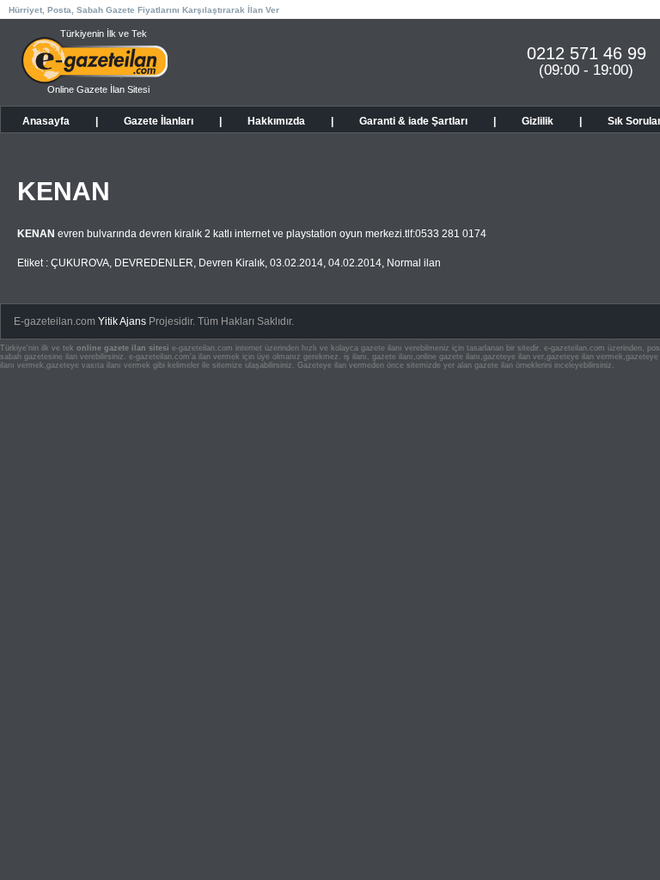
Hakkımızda (276, 121)
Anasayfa (46, 121)
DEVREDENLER (153, 263)
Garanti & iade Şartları (413, 121)
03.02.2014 (296, 263)
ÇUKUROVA (80, 263)
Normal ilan (414, 263)
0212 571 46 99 (586, 53)
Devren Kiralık (232, 263)
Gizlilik (537, 121)
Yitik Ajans (122, 321)
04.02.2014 (355, 263)
